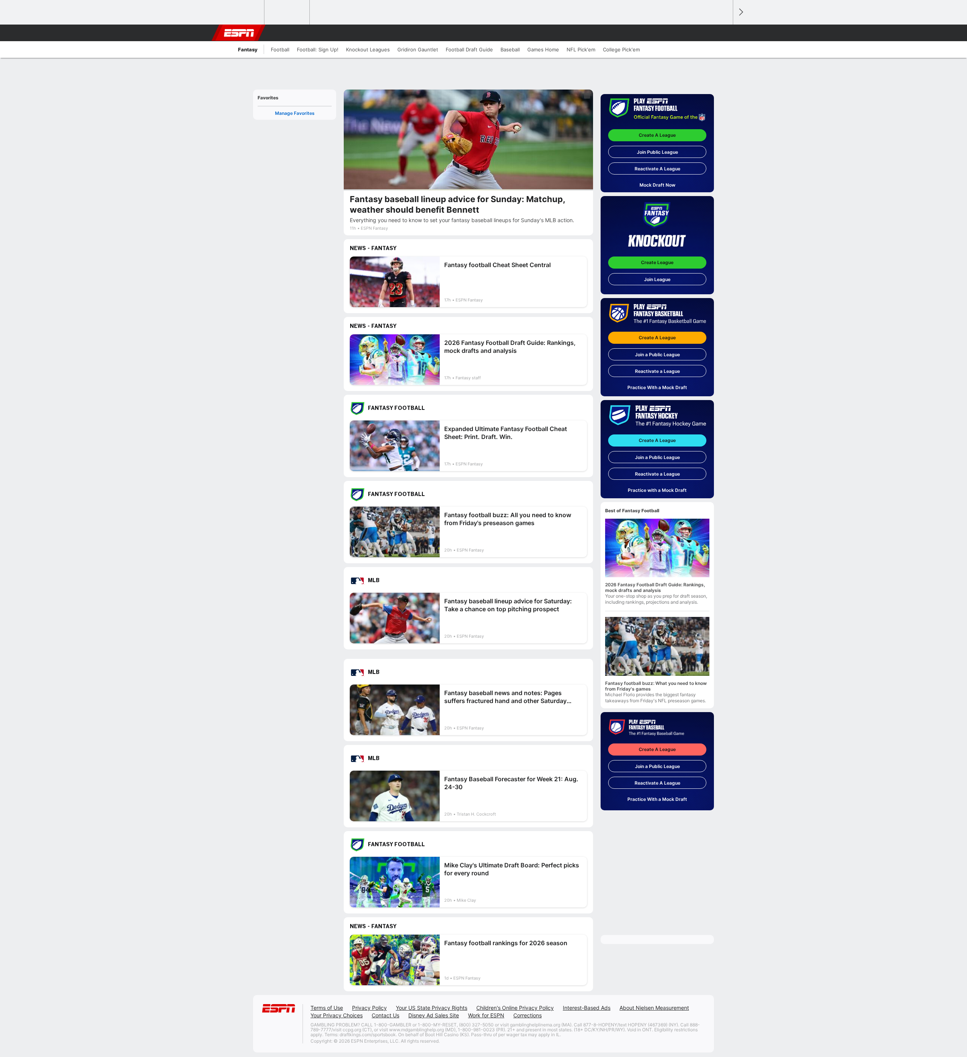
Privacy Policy (369, 1007)
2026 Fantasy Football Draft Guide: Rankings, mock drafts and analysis (655, 587)
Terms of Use (326, 1007)
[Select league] (242, 12)
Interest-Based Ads (586, 1007)
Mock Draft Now (657, 185)
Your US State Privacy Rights (431, 1007)
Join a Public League (657, 354)
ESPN (239, 33)
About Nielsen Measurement (654, 1007)
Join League (657, 279)
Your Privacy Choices (336, 1015)
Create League (657, 262)
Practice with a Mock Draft (657, 490)
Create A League (657, 135)
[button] (724, 33)
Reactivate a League (657, 371)
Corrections (527, 1015)
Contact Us (385, 1015)
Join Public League (657, 152)
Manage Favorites (295, 113)
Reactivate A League (657, 169)
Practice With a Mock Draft (657, 387)
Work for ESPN (486, 1015)
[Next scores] (740, 12)
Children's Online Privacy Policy (515, 1007)
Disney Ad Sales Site (433, 1015)
